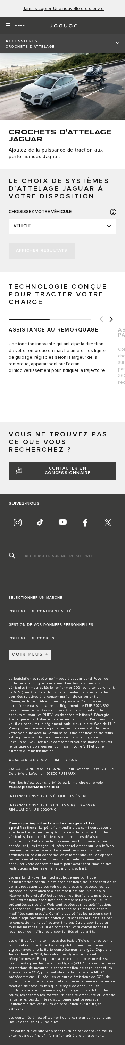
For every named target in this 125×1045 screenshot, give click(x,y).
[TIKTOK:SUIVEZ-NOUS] (40, 522)
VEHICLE (22, 226)
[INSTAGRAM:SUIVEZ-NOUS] (17, 522)
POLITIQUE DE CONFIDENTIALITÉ (40, 611)
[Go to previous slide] (100, 320)
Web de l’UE (105, 724)
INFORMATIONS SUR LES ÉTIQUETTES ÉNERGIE (50, 796)
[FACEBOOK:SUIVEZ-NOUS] (85, 522)
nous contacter (56, 742)
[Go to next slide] (111, 320)
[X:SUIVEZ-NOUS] (107, 522)
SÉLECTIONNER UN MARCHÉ (35, 598)
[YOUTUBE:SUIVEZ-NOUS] (62, 522)
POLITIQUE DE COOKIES (32, 638)
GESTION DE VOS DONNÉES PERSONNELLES (51, 625)
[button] (113, 212)
